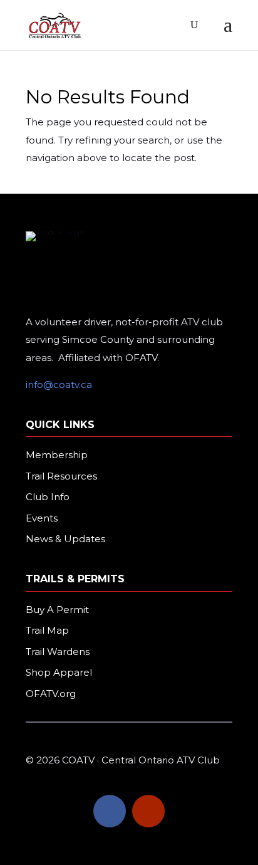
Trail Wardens (58, 652)
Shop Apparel (59, 672)
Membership (57, 455)
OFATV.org (51, 694)
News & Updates (65, 539)
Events (42, 518)
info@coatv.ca (59, 385)
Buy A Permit (57, 610)
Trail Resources (61, 476)
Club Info (48, 497)
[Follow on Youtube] (148, 811)
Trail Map (47, 630)
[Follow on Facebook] (109, 811)
